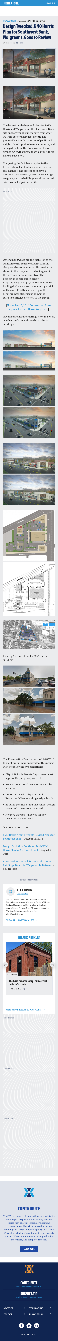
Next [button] (53, 965)
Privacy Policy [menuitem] (36, 1314)
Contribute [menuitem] (29, 1284)
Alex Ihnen (10, 43)
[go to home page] (11, 3)
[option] (29, 968)
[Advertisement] (29, 222)
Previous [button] (4, 965)
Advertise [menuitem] (8, 1308)
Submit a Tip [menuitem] (29, 1295)
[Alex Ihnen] (10, 891)
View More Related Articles (23, 1009)
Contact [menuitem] (8, 1314)
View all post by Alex (20, 920)
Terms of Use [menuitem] (36, 1308)
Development (9, 21)
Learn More (29, 1249)
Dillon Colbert (16, 989)
